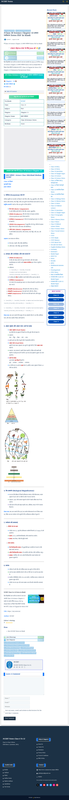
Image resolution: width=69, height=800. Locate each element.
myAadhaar (7, 784)
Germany (54, 250)
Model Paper (55, 254)
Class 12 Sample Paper (58, 213)
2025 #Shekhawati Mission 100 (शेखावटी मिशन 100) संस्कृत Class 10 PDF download (56, 44)
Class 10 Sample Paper (58, 174)
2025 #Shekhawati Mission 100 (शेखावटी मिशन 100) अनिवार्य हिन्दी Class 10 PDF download (56, 62)
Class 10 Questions (57, 172)
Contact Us (41, 747)
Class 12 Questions (57, 211)
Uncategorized (55, 270)
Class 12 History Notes (58, 201)
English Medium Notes (58, 247)
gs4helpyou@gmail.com (44, 773)
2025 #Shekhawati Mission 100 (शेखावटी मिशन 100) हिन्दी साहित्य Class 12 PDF (56, 158)
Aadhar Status (8, 778)
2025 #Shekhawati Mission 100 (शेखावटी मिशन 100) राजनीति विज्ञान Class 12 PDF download (56, 122)
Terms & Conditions (43, 756)
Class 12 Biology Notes (58, 199)
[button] (63, 1)
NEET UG (54, 256)
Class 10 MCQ (55, 167)
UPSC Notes (54, 272)
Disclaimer (41, 750)
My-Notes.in (37, 797)
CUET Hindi (54, 238)
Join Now (40, 53)
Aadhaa (6, 773)
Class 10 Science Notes (58, 178)
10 (56, 304)
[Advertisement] (24, 19)
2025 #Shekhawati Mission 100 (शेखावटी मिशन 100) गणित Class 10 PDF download (56, 80)
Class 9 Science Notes (57, 229)
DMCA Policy (41, 758)
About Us (40, 744)
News (52, 259)
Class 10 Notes (55, 169)
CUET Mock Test (56, 243)
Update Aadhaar (8, 781)
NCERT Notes (7, 1)
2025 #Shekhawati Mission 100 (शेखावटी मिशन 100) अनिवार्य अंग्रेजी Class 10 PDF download (56, 26)
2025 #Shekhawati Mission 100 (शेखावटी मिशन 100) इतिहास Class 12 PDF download (56, 140)
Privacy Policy (41, 753)
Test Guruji (7, 787)
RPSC (52, 263)
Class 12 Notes (55, 204)
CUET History (55, 240)
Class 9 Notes (55, 222)
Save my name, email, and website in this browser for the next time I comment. (23, 712)
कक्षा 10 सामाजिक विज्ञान (57, 275)
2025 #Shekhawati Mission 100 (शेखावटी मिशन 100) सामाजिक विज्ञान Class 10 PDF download (56, 98)
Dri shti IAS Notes (56, 245)
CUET (52, 236)
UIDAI (5, 775)
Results (53, 261)
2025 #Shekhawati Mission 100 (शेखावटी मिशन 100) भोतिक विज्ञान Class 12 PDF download (56, 106)
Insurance (54, 252)
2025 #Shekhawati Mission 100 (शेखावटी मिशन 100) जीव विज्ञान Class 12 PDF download (56, 114)
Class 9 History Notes (57, 220)
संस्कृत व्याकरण (54, 286)
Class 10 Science (56, 176)
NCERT (9, 39)
